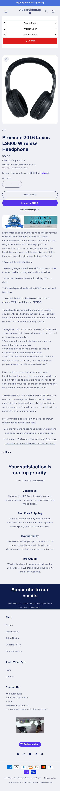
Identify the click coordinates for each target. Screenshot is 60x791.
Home (8, 670)
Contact (10, 677)
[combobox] (30, 23)
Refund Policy (12, 638)
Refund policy (50, 778)
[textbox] (31, 23)
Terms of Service (14, 651)
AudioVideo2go (17, 778)
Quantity (6, 178)
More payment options (30, 210)
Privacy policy (15, 782)
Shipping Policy (13, 645)
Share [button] (8, 452)
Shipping (5, 168)
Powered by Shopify (33, 778)
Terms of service (31, 782)
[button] (6, 11)
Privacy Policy (12, 632)
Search (9, 625)
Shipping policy (47, 782)
